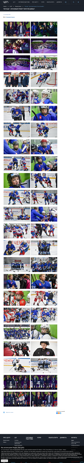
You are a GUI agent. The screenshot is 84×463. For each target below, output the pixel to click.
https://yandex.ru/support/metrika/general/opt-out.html (68, 457)
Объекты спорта (50, 2)
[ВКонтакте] (57, 413)
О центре (16, 440)
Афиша (4, 442)
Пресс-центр (35, 2)
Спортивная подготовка (24, 2)
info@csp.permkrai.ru (75, 445)
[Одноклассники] (58, 413)
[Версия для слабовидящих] (78, 2)
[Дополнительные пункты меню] (65, 2)
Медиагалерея (6, 440)
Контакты (74, 437)
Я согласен (4, 460)
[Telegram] (60, 413)
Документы (59, 2)
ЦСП (14, 2)
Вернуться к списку (9, 412)
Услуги (42, 2)
